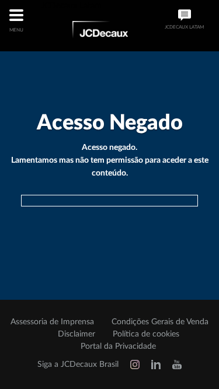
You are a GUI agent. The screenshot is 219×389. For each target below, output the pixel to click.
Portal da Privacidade (118, 346)
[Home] (100, 31)
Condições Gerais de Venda (160, 322)
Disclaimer (76, 334)
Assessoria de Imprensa (52, 322)
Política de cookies (146, 334)
